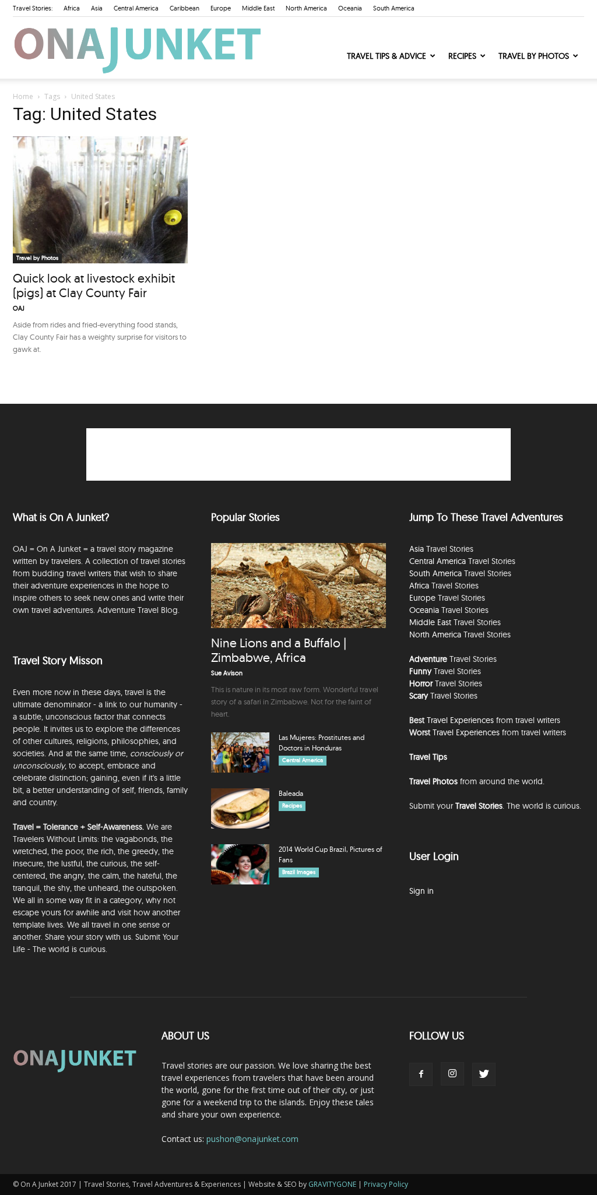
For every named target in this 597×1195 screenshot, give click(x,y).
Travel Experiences (460, 720)
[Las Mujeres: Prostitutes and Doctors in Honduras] (240, 752)
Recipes (462, 56)
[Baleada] (240, 808)
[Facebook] (421, 1074)
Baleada (291, 793)
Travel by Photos (37, 258)
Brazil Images (298, 872)
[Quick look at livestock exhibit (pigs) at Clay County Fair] (100, 199)
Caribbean (184, 8)
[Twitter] (484, 1074)
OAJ (18, 308)
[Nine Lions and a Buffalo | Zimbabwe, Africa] (298, 586)
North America (306, 8)
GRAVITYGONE (332, 1184)
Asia (97, 8)
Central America (136, 8)
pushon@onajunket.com (252, 1138)
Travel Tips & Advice (386, 56)
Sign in (421, 891)
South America (394, 8)
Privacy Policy (386, 1184)
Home (23, 96)
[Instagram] (452, 1073)
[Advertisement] (298, 454)
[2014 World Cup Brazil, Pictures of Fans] (240, 864)
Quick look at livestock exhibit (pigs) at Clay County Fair (94, 285)
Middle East (258, 8)
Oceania (350, 8)
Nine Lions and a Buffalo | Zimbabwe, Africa (278, 650)
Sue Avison (227, 673)
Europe (220, 8)
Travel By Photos (533, 56)
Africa (72, 8)
